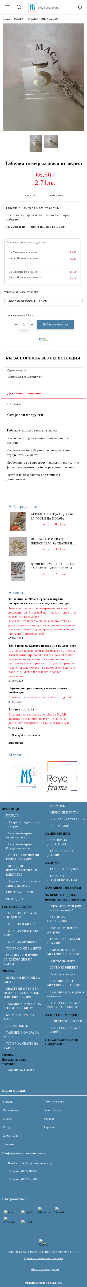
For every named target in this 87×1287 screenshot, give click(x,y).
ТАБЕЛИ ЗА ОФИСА (20, 1070)
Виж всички (16, 742)
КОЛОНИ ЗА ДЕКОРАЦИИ (57, 842)
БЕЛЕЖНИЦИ (59, 826)
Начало (6, 19)
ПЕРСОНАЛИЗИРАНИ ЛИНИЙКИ (64, 1030)
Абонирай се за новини (25, 735)
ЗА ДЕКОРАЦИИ (57, 833)
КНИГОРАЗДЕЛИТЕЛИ (66, 1021)
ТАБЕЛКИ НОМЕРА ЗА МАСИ (43, 19)
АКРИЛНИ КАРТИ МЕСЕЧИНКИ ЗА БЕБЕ (63, 983)
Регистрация (52, 1110)
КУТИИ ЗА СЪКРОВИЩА (57, 919)
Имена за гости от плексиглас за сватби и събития (51, 542)
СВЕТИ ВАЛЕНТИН (20, 892)
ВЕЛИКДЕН (14, 899)
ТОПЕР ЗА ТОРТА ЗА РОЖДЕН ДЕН (20, 915)
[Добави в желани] (76, 313)
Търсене (49, 1127)
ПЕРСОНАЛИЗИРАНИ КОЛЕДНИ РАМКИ (22, 857)
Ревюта (14, 404)
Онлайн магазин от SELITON (43, 1282)
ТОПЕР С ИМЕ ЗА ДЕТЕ (23, 948)
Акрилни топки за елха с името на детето (23, 883)
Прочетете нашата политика (43, 1258)
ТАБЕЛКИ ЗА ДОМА (64, 869)
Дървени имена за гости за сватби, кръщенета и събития (52, 567)
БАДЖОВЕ (57, 805)
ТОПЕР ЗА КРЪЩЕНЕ (22, 941)
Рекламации (11, 1110)
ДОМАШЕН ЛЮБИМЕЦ (63, 887)
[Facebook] (7, 1188)
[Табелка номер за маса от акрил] (43, 130)
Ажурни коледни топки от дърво (23, 824)
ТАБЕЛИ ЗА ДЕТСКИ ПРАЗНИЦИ (63, 941)
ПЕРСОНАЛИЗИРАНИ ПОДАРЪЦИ (61, 1042)
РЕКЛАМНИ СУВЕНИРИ (67, 819)
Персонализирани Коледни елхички (19, 846)
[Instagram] (17, 1188)
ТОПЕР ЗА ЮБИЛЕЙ (21, 924)
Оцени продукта (16, 370)
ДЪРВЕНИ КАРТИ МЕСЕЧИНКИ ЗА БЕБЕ (63, 952)
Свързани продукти (25, 415)
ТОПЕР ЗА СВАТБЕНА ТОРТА (21, 933)
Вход (6, 1127)
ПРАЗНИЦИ (10, 809)
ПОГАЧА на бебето (63, 960)
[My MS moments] (26, 777)
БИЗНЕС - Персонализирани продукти (14, 1059)
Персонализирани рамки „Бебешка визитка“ (65, 908)
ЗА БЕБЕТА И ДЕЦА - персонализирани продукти (65, 897)
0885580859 (29, 1171)
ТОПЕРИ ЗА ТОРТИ (17, 906)
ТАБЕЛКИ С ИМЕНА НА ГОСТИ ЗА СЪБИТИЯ (22, 1006)
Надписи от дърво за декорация (62, 930)
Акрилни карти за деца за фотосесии (66, 994)
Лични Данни (12, 1135)
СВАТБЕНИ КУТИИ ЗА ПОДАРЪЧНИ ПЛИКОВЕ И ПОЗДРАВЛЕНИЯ (21, 993)
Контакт (49, 1118)
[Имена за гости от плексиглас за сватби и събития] (17, 546)
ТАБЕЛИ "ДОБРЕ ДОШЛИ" (60, 853)
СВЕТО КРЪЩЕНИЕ (64, 967)
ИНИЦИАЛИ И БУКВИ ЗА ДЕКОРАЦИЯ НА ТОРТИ (21, 959)
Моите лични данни (45, 1269)
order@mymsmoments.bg (35, 1163)
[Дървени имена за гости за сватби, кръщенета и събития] (17, 571)
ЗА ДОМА (52, 862)
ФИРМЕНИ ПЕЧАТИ (64, 812)
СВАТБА (18, 19)
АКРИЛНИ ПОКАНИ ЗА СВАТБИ (22, 980)
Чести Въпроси (54, 1101)
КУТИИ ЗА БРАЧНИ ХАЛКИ (19, 1017)
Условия (8, 1144)
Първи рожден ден (62, 974)
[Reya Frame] (61, 777)
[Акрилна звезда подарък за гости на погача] (17, 521)
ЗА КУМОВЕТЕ (17, 1025)
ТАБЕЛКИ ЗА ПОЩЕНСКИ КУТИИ (62, 878)
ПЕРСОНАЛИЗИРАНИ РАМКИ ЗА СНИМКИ (64, 1005)
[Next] (76, 777)
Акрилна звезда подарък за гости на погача (52, 516)
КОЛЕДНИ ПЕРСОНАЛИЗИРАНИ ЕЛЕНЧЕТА (21, 870)
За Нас (7, 1118)
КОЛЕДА (12, 815)
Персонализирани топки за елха (19, 835)
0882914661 (29, 1179)
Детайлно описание (24, 393)
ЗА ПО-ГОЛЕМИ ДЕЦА (62, 1014)
